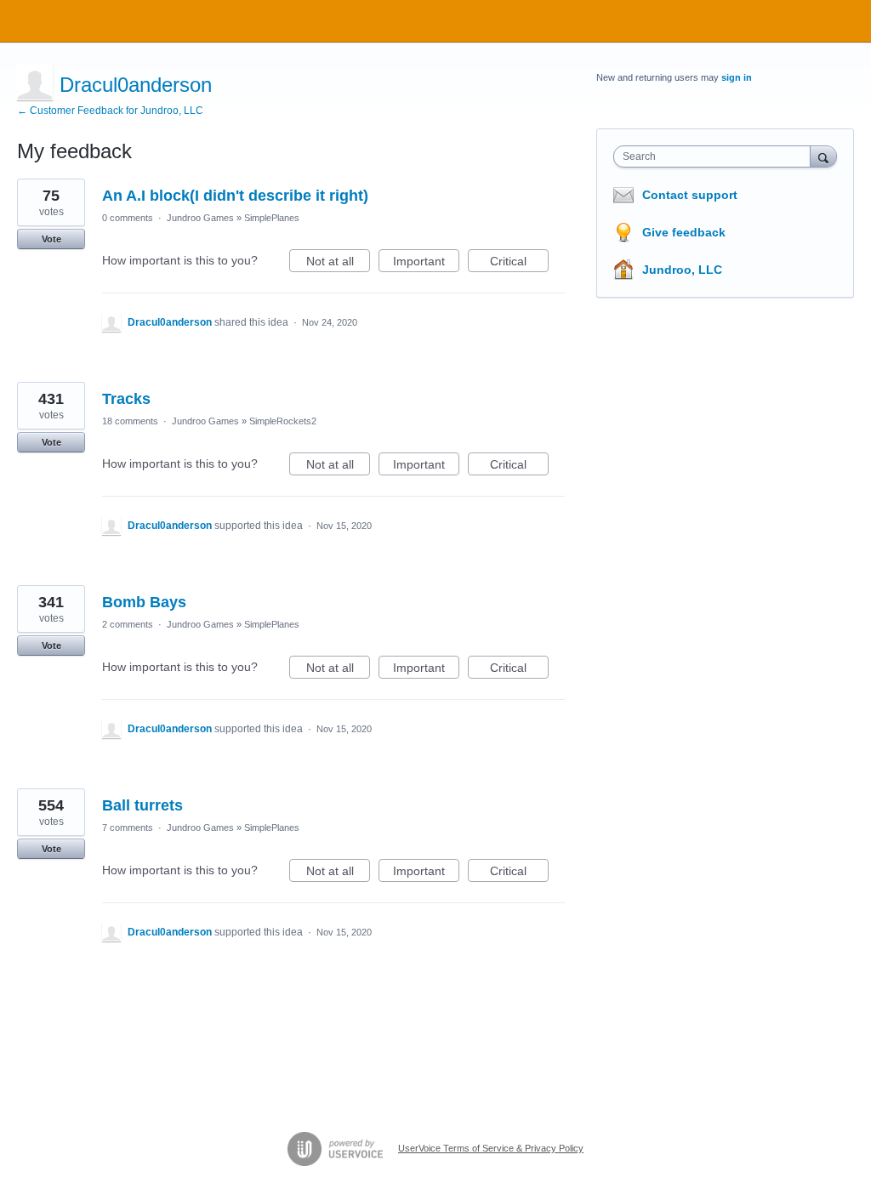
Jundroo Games (200, 218)
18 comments (130, 421)
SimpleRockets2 (282, 421)
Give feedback (684, 232)
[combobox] (716, 156)
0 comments (127, 218)
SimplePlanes (271, 218)
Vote (51, 239)
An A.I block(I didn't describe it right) (235, 195)
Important (426, 263)
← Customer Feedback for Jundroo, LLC (110, 111)
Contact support (689, 195)
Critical (519, 263)
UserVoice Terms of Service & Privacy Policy (491, 1148)
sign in (736, 77)
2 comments (127, 624)
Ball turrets (142, 805)
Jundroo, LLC (682, 269)
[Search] (823, 156)
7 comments (127, 827)
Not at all (338, 263)
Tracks (126, 398)
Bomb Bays (144, 602)
